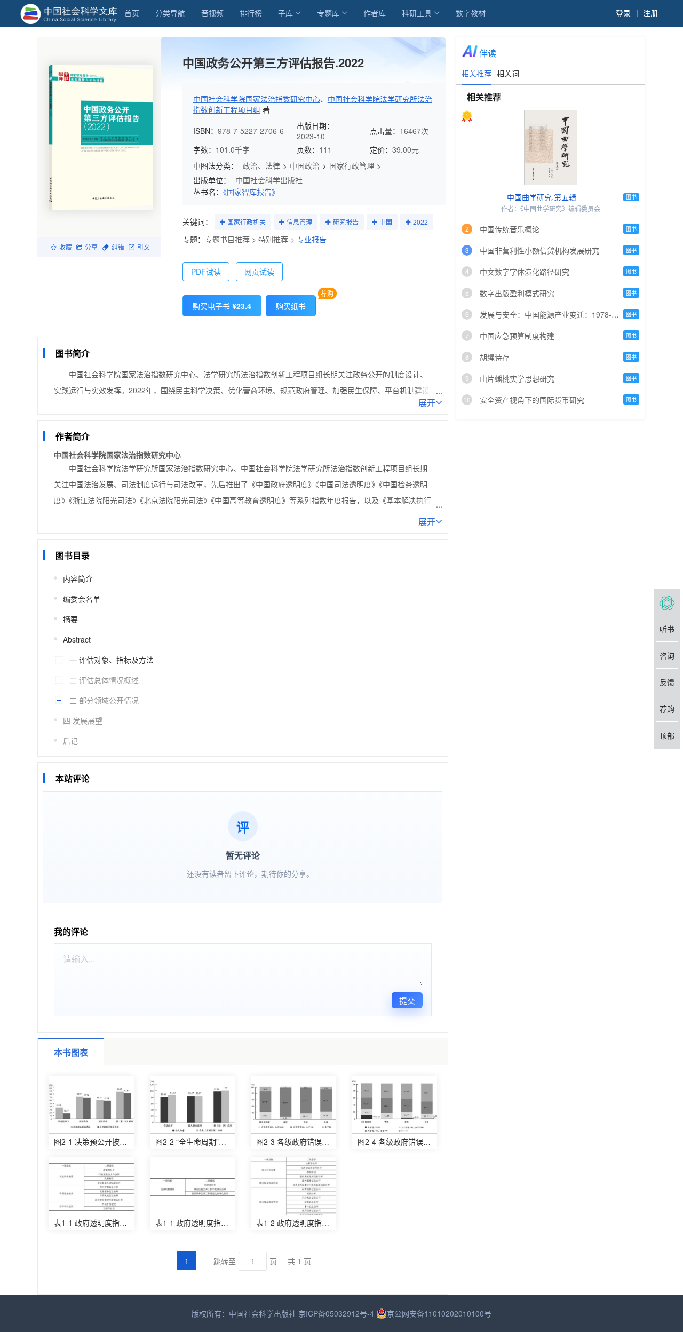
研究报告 (346, 221)
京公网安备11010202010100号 (439, 1313)
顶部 (667, 735)
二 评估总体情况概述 (104, 680)
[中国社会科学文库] (71, 12)
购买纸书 (291, 305)
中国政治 (305, 165)
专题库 (328, 12)
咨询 (667, 655)
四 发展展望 (82, 720)
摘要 (70, 619)
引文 (143, 246)
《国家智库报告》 (251, 191)
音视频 (212, 12)
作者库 (374, 12)
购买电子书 (222, 305)
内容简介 (78, 578)
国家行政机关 (246, 221)
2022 (420, 221)
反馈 (667, 682)
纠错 (118, 246)
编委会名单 (81, 598)
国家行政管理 (351, 165)
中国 (385, 221)
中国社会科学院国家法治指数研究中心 (256, 98)
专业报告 (312, 239)
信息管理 (299, 221)
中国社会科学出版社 (269, 180)
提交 (407, 1000)
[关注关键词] (222, 222)
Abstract (77, 639)
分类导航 (170, 12)
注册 (650, 12)
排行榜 (251, 12)
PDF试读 (206, 271)
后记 (70, 740)
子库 (285, 12)
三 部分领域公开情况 (104, 700)
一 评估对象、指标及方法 (111, 659)
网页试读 (259, 271)
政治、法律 (261, 165)
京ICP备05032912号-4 (336, 1313)
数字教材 (471, 12)
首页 (131, 12)
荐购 (327, 293)
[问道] (667, 602)
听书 (667, 628)
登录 (623, 12)
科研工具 (417, 12)
